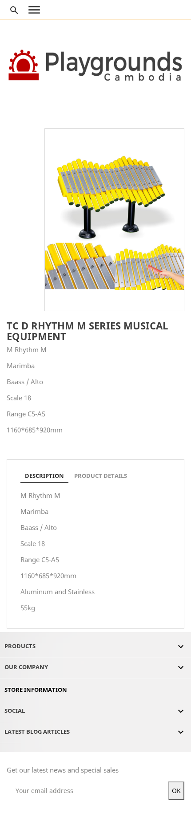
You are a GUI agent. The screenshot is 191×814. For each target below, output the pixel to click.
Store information (35, 690)
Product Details (100, 476)
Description (44, 476)
